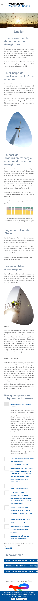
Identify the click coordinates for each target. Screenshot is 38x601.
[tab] (19, 405)
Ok (12, 599)
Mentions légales (26, 581)
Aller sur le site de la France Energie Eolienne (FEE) (22, 560)
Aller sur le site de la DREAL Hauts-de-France (22, 571)
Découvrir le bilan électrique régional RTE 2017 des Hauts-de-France (22, 566)
